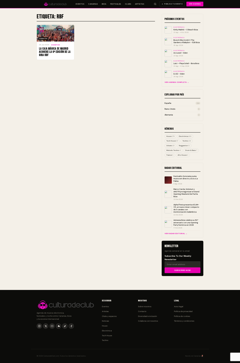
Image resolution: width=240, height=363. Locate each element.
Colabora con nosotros (148, 321)
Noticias (105, 321)
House (170, 136)
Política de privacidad (183, 311)
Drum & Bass (191, 150)
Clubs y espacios (109, 316)
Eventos (80, 4)
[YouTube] (52, 326)
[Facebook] (71, 326)
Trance (169, 155)
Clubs (128, 4)
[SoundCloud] (58, 326)
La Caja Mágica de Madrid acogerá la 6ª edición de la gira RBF (55, 52)
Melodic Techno (173, 150)
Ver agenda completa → (177, 82)
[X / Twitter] (45, 326)
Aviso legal (178, 306)
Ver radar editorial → (176, 233)
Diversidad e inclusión (147, 316)
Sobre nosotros (144, 306)
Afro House (183, 155)
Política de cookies (182, 316)
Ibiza (104, 4)
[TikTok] (65, 326)
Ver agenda (195, 4)
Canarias (93, 4)
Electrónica (185, 136)
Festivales (115, 4)
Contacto (142, 311)
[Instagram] (39, 326)
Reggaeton (184, 145)
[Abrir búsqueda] (155, 4)
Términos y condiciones (184, 321)
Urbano (170, 145)
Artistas (139, 4)
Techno (186, 141)
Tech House (172, 141)
